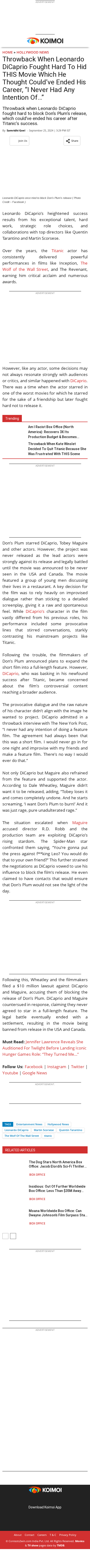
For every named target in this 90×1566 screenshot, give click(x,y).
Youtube (10, 1073)
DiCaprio (78, 380)
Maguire (80, 822)
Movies (79, 1541)
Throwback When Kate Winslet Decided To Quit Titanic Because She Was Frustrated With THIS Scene (57, 449)
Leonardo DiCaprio (17, 1130)
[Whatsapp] (22, 1116)
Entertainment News (29, 1124)
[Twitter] (14, 1116)
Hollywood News (33, 52)
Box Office (37, 1175)
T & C (53, 1535)
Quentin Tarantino (70, 1130)
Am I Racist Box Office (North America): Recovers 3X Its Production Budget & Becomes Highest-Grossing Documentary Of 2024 (55, 432)
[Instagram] (38, 1499)
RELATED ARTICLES (20, 1150)
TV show (33, 1545)
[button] (72, 141)
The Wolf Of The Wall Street (22, 1135)
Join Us (22, 140)
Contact (29, 1535)
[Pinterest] (45, 1499)
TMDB (60, 1545)
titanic (48, 1135)
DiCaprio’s (35, 611)
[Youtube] (58, 1499)
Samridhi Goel (16, 130)
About (18, 1535)
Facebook (34, 1066)
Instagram (56, 1066)
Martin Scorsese (44, 1130)
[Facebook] (6, 1116)
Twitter (77, 1066)
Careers (42, 1535)
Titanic (58, 250)
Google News (34, 1073)
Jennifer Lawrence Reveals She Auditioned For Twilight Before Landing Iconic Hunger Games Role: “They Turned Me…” (44, 1048)
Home (7, 52)
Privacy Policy (67, 1535)
